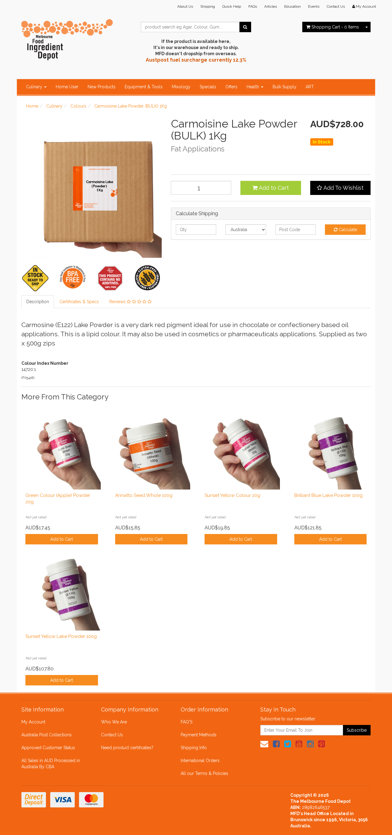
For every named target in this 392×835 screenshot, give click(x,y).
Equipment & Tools (144, 86)
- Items (335, 27)
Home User (67, 86)
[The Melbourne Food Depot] (67, 38)
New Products (101, 86)
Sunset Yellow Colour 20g (232, 495)
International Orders (200, 760)
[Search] (245, 27)
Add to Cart (273, 188)
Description (37, 301)
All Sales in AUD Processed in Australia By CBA (50, 763)
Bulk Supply (284, 86)
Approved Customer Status (48, 747)
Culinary (34, 86)
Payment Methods (199, 734)
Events (313, 6)
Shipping (207, 6)
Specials (208, 86)
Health (253, 86)
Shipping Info (194, 747)
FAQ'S (186, 721)
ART (310, 86)
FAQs (252, 6)
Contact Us (336, 6)
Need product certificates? (127, 747)
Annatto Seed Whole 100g (143, 495)
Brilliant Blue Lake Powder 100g (328, 495)
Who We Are (114, 721)
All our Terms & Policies (204, 773)
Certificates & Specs (79, 301)
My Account (33, 721)
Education (292, 6)
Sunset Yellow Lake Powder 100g (61, 636)
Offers (231, 86)
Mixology (181, 86)
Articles (270, 6)
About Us (185, 6)
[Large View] (35, 278)
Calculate (347, 229)
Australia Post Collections (46, 734)
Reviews (118, 301)
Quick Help (231, 6)
